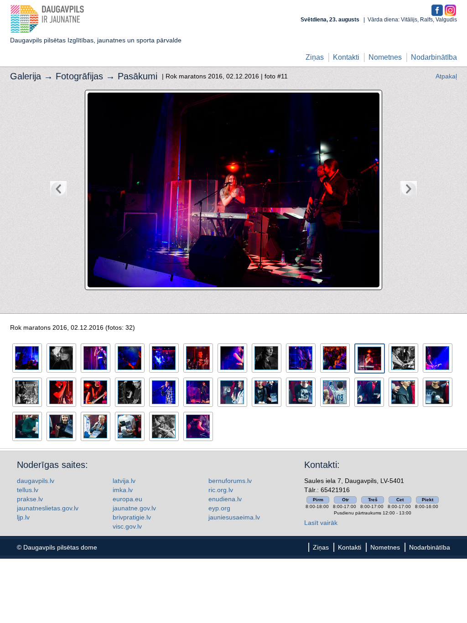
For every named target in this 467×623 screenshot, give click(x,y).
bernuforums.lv (230, 480)
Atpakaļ (446, 76)
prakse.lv (30, 499)
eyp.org (219, 508)
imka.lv (123, 489)
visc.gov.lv (127, 526)
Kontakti (346, 57)
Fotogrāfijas (79, 76)
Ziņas (315, 57)
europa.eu (127, 499)
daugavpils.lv (35, 480)
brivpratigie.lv (132, 517)
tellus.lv (27, 489)
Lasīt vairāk (320, 522)
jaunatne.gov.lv (134, 508)
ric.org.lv (220, 489)
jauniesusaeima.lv (234, 517)
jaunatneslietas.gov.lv (47, 508)
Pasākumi (137, 76)
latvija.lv (124, 480)
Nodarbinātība (434, 57)
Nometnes (385, 57)
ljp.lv (23, 517)
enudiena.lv (225, 499)
